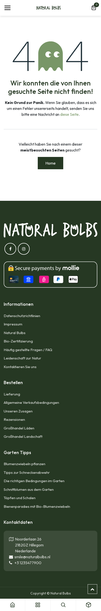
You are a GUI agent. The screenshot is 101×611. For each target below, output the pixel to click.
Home (50, 163)
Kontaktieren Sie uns (20, 366)
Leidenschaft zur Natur (22, 358)
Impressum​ (13, 324)
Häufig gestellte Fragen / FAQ (28, 349)
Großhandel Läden (19, 428)
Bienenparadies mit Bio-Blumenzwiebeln (37, 506)
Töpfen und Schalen (20, 497)
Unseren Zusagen (18, 411)
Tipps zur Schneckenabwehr (27, 472)
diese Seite (69, 114)
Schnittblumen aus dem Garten (29, 489)
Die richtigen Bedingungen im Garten (34, 480)
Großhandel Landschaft (23, 436)
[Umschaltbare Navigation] (7, 8)
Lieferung (12, 394)
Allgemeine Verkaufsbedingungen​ (31, 402)
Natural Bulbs (14, 332)
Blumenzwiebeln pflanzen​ (24, 463)
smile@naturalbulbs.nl (31, 556)
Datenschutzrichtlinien (22, 315)
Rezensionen (14, 419)
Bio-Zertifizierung (18, 341)
